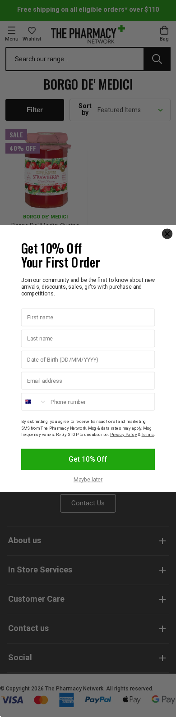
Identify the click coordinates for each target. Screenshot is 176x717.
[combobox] (34, 401)
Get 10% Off (88, 459)
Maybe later (88, 479)
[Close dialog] (167, 233)
